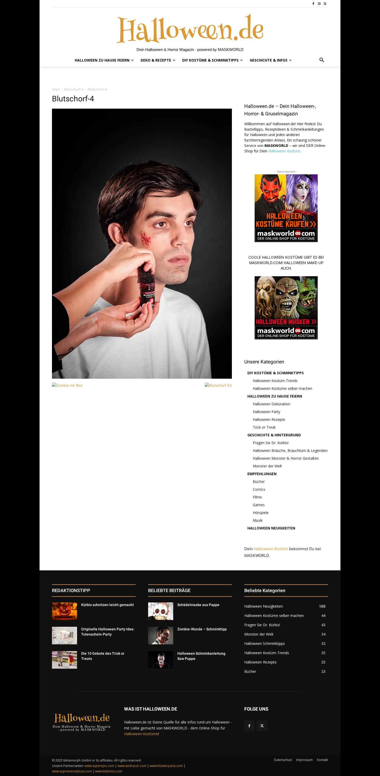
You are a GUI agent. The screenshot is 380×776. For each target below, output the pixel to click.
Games (259, 504)
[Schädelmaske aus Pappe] (160, 611)
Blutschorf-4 (73, 89)
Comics (259, 489)
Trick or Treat (264, 427)
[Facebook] (313, 4)
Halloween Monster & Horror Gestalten (286, 458)
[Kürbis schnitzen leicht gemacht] (64, 611)
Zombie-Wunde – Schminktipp (202, 629)
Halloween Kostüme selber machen (282, 388)
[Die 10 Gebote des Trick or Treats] (64, 660)
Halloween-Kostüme (141, 733)
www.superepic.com (99, 766)
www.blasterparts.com (166, 766)
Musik (258, 520)
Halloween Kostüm (284, 150)
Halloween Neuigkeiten (271, 528)
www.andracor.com (132, 766)
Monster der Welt (267, 466)
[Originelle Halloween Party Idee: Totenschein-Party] (64, 635)
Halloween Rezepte (269, 419)
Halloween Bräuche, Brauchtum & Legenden (290, 450)
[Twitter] (325, 4)
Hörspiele (261, 512)
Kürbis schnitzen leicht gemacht (107, 605)
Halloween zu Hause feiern (274, 396)
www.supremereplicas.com (72, 771)
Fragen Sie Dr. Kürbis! (270, 442)
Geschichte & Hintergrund (274, 434)
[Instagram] (319, 4)
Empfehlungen (262, 473)
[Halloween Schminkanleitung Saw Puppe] (160, 660)
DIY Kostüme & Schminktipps (275, 372)
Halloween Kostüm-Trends (275, 380)
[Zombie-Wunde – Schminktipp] (160, 635)
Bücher (259, 481)
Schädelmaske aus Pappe (198, 605)
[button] (322, 60)
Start (55, 89)
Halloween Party (266, 411)
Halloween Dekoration (271, 403)
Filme (257, 497)
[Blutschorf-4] (142, 377)
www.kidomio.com (108, 771)
